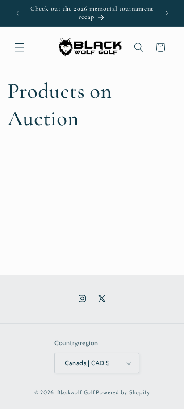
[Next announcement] (167, 13)
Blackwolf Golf (76, 392)
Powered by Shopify (123, 392)
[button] (19, 47)
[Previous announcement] (17, 13)
